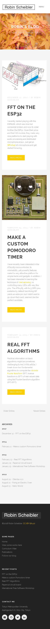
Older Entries (9, 411)
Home (4, 542)
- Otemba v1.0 (12, 479)
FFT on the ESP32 (9, 574)
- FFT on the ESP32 (16, 433)
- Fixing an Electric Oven (17, 483)
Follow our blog (9, 556)
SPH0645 (11, 145)
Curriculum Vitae (9, 549)
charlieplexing (25, 282)
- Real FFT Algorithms (17, 459)
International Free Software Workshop (18, 588)
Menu (41, 7)
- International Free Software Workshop (23, 466)
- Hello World (12, 486)
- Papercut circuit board (17, 463)
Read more (16, 158)
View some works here (12, 545)
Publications (7, 552)
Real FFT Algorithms (11, 581)
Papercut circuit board (11, 585)
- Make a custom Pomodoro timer (21, 446)
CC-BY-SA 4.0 (29, 523)
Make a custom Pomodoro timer (16, 578)
